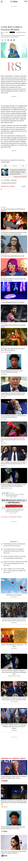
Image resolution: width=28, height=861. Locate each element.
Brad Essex (14, 622)
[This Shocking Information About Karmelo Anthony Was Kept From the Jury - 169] (14, 817)
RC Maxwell (14, 730)
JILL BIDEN (6, 180)
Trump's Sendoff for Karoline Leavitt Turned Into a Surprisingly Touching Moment (14, 416)
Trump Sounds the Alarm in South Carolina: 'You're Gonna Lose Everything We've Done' (14, 699)
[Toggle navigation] (2, 1)
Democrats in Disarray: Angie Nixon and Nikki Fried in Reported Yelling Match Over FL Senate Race (13, 439)
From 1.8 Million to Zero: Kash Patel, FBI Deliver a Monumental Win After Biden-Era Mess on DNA (14, 462)
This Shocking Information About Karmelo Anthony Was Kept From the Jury (12, 371)
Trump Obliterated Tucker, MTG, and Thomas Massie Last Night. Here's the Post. (14, 777)
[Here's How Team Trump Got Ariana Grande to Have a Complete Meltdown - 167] (14, 842)
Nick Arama (3, 396)
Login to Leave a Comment (14, 506)
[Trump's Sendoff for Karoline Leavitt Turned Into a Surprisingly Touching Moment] (14, 406)
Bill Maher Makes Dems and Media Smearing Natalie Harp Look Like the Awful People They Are (14, 802)
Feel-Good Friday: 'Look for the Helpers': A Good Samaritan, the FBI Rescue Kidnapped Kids (13, 485)
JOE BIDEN (13, 180)
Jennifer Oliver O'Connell (6, 488)
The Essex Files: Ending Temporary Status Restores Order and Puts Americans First (14, 620)
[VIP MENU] (25, 1)
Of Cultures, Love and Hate (14, 595)
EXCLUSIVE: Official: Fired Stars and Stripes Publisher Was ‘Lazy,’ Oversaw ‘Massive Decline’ (14, 726)
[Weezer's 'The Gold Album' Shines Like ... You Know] (14, 635)
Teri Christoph (4, 374)
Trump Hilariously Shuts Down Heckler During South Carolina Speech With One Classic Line (13, 393)
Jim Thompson (5, 32)
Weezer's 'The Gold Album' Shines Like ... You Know (14, 645)
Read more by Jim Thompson (20, 176)
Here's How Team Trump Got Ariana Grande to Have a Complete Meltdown (13, 852)
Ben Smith (3, 465)
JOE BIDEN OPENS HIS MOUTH (9, 183)
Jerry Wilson (14, 648)
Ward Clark (14, 597)
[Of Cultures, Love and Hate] (14, 586)
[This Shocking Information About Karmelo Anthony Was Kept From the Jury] (14, 361)
